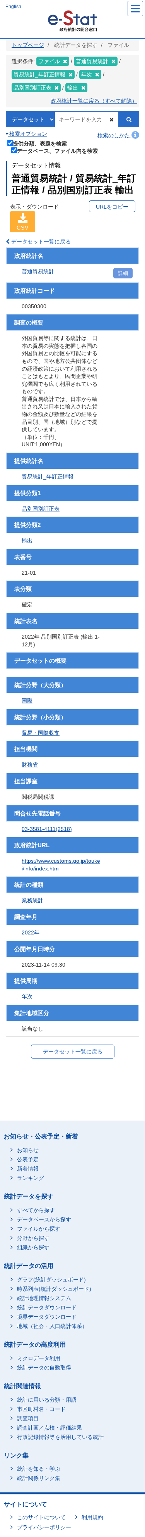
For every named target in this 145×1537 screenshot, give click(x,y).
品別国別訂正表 (41, 509)
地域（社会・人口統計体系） (52, 1326)
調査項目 (28, 1418)
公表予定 (28, 1159)
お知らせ (28, 1150)
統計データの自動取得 (44, 1367)
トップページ (28, 45)
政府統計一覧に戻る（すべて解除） (94, 101)
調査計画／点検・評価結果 (49, 1427)
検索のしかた (114, 135)
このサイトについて (41, 1517)
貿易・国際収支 (41, 733)
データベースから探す (44, 1219)
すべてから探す (36, 1210)
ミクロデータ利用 (38, 1358)
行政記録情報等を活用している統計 (60, 1437)
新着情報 (28, 1168)
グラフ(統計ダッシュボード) (51, 1279)
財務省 (30, 765)
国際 (27, 701)
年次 (27, 996)
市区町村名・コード (41, 1409)
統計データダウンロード (47, 1307)
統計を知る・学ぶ (38, 1468)
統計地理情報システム (44, 1298)
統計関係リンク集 (38, 1478)
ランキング (30, 1178)
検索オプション (27, 133)
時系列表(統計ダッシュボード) (54, 1289)
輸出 (27, 540)
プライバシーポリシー (44, 1527)
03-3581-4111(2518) (47, 829)
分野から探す (33, 1238)
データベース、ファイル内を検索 (57, 151)
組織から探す (33, 1247)
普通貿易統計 (38, 271)
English (13, 6)
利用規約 (92, 1517)
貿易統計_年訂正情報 (47, 476)
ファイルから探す (38, 1228)
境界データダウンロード (47, 1316)
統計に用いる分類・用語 (47, 1399)
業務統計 (32, 900)
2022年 (30, 932)
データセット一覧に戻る (40, 241)
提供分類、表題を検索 (40, 143)
